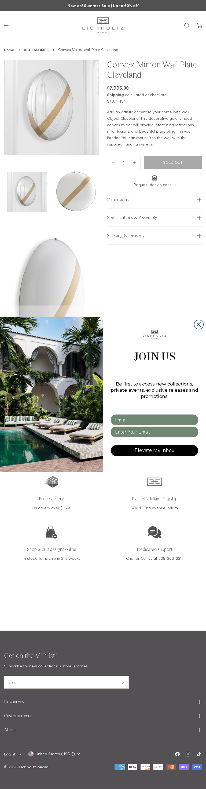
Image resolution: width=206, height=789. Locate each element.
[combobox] (153, 420)
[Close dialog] (199, 324)
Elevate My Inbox (154, 450)
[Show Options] (193, 420)
